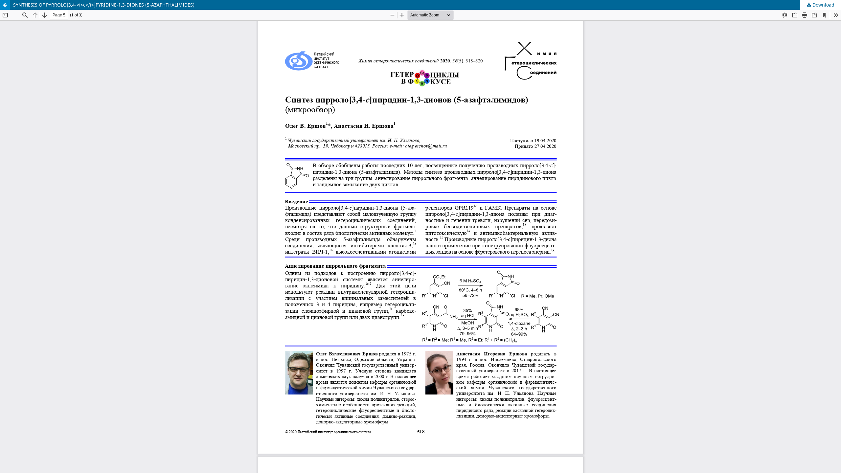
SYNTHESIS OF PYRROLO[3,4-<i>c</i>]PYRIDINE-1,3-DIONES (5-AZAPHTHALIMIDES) (103, 5)
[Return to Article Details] (5, 5)
